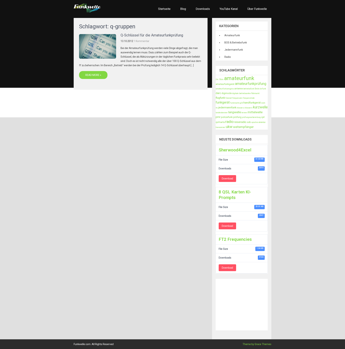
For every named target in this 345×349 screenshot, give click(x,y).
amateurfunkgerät (225, 84)
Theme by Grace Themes (257, 344)
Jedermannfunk (233, 49)
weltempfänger (243, 127)
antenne (238, 88)
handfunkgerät (252, 102)
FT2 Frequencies (235, 239)
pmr (218, 117)
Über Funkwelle (257, 9)
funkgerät (223, 102)
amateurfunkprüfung (250, 84)
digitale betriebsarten (241, 93)
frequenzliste (249, 98)
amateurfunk (239, 78)
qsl (262, 117)
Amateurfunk (232, 35)
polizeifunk (227, 117)
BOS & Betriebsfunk (235, 42)
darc (218, 93)
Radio (227, 56)
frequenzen (237, 98)
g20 (241, 103)
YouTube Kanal (229, 9)
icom (263, 103)
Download (227, 178)
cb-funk (263, 89)
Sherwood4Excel (235, 150)
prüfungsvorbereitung (251, 117)
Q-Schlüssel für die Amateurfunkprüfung (152, 35)
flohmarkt (255, 93)
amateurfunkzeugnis (225, 89)
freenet (229, 98)
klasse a (240, 108)
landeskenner (222, 112)
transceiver (220, 127)
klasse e (248, 108)
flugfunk (220, 97)
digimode (227, 93)
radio (229, 122)
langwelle (234, 112)
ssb (249, 122)
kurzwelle (260, 107)
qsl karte (220, 122)
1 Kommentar (141, 41)
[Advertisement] (280, 304)
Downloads (203, 9)
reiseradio (240, 122)
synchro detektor (258, 122)
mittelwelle (255, 112)
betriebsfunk (248, 89)
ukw (229, 127)
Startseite (164, 9)
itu (217, 108)
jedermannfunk (227, 107)
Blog (183, 9)
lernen (244, 112)
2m (217, 79)
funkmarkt (234, 103)
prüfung (237, 117)
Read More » (93, 75)
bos (257, 88)
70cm (221, 79)
